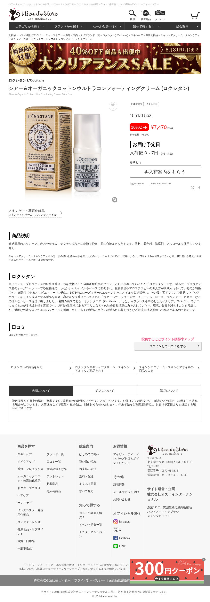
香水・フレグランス (30, 469)
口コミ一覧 (54, 461)
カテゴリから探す (28, 26)
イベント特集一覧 (90, 524)
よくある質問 (87, 483)
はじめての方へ (89, 454)
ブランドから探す (66, 26)
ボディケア (24, 502)
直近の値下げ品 (57, 469)
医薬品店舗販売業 (121, 580)
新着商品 (146, 19)
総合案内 (182, 26)
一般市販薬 (24, 548)
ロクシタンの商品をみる (26, 367)
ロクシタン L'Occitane (26, 80)
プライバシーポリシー (89, 580)
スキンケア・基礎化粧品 (144, 35)
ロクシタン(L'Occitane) (115, 35)
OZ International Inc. (106, 595)
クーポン (160, 19)
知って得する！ (143, 26)
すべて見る (86, 491)
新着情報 (119, 484)
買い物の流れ (87, 461)
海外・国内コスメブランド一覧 (82, 35)
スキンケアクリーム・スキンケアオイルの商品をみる (166, 369)
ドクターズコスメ (28, 488)
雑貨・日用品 (26, 541)
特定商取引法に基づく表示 (52, 580)
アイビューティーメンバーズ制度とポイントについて (126, 458)
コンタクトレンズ (28, 522)
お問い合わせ (121, 499)
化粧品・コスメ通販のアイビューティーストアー (36, 35)
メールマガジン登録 (126, 492)
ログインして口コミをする (167, 346)
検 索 (133, 19)
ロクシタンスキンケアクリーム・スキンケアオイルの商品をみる (102, 369)
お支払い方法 (87, 469)
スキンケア (24, 454)
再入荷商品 (54, 491)
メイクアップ (26, 461)
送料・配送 (86, 476)
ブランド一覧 (55, 454)
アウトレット (55, 476)
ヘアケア (23, 495)
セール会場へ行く (105, 26)
